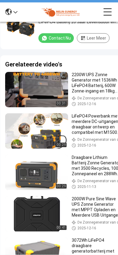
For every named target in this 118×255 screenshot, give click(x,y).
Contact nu (60, 38)
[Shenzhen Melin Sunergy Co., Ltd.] (60, 12)
